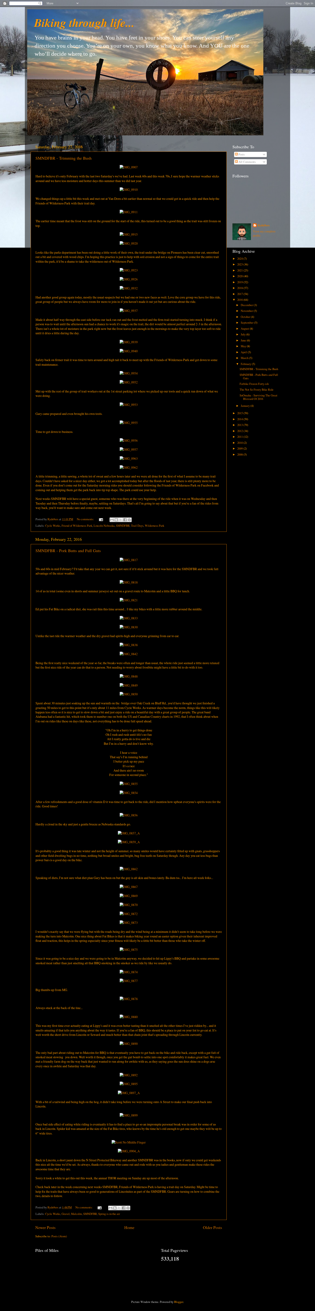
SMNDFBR (123, 526)
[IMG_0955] (129, 422)
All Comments (247, 162)
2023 (240, 264)
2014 (240, 419)
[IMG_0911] (129, 212)
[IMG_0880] (129, 1017)
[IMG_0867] (129, 887)
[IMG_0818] (129, 582)
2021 (240, 270)
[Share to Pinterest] (129, 519)
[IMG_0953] (129, 404)
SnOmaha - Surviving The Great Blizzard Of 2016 (258, 397)
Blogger (178, 1302)
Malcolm (76, 1214)
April (244, 352)
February (246, 364)
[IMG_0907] (129, 167)
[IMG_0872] (129, 914)
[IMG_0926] (129, 279)
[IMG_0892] (129, 1075)
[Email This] (112, 519)
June (244, 340)
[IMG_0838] (129, 645)
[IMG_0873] (129, 922)
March (245, 358)
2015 (240, 413)
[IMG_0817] (129, 560)
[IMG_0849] (129, 685)
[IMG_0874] (129, 972)
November (247, 311)
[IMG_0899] (129, 1115)
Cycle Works (52, 526)
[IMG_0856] (129, 815)
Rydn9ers (264, 225)
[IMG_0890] (129, 1043)
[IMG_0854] (129, 793)
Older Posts (212, 1227)
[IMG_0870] (129, 905)
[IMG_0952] (129, 382)
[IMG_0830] (129, 627)
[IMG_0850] (129, 694)
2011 (240, 437)
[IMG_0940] (129, 351)
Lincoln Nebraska (104, 526)
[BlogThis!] (116, 519)
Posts (241, 154)
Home (129, 1227)
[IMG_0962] (129, 467)
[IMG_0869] (129, 896)
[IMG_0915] (129, 234)
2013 (240, 425)
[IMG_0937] (129, 310)
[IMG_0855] (129, 784)
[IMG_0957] (129, 449)
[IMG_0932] (129, 288)
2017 (240, 294)
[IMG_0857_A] (129, 833)
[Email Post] (101, 519)
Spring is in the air (109, 1214)
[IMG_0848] (129, 676)
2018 (240, 288)
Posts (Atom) (59, 1236)
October (246, 317)
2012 (240, 431)
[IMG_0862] (129, 869)
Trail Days (137, 526)
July (243, 334)
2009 (240, 448)
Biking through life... (84, 22)
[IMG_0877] (129, 981)
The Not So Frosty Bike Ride (256, 390)
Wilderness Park (154, 526)
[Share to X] (120, 519)
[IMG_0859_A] (129, 842)
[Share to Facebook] (125, 519)
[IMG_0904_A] (129, 1151)
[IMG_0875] (129, 949)
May (244, 346)
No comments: (86, 519)
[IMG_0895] (129, 1084)
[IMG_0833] (129, 618)
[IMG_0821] (129, 600)
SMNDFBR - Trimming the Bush (64, 158)
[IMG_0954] (129, 373)
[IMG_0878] (129, 999)
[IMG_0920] (129, 243)
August (245, 329)
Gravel (66, 1214)
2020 (240, 276)
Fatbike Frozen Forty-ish (254, 384)
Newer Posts (45, 1227)
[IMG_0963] (129, 458)
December (247, 305)
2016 (240, 300)
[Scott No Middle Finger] (129, 1142)
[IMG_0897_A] (129, 1093)
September (247, 323)
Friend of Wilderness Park (77, 526)
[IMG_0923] (129, 270)
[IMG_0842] (129, 654)
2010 (240, 443)
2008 (240, 454)
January (245, 406)
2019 (240, 282)
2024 (240, 259)
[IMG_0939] (129, 342)
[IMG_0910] (129, 189)
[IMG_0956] (129, 440)
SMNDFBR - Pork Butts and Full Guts (68, 550)
